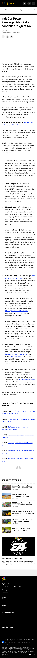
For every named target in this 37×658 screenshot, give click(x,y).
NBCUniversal (11, 645)
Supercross (23, 10)
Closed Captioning (17, 639)
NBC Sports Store (30, 639)
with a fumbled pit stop (26, 379)
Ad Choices (11, 640)
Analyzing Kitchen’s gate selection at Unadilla (21, 529)
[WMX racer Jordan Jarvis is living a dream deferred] (6, 521)
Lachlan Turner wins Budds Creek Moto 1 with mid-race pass (22, 487)
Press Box (4, 640)
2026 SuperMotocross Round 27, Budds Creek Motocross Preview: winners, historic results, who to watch (22, 504)
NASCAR (5, 10)
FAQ (24, 639)
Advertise (4, 639)
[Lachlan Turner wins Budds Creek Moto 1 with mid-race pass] (6, 487)
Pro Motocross (14, 10)
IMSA (29, 10)
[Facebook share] (3, 36)
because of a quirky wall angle (16, 354)
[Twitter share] (7, 36)
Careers (9, 639)
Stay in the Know (6, 584)
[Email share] (11, 36)
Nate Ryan (6, 30)
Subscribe (5, 591)
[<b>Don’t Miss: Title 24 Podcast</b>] (19, 546)
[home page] (8, 3)
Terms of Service (26, 642)
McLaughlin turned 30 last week (16, 311)
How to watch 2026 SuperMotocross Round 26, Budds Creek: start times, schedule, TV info (22, 495)
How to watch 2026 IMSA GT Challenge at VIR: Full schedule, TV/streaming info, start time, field (23, 512)
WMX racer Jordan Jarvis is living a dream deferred (22, 521)
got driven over (16, 356)
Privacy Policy (18, 640)
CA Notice (17, 642)
